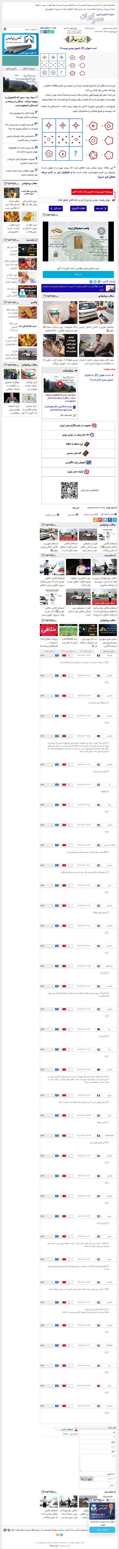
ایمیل (113, 1442)
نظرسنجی (83, 5)
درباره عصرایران (86, 1530)
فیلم (64, 9)
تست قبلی (93, 95)
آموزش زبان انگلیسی (75, 462)
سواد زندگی (51, 5)
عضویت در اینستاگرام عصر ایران (75, 426)
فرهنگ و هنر (92, 9)
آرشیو (96, 5)
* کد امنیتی (111, 1474)
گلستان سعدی (74, 453)
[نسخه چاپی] (42, 28)
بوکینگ (65, 1434)
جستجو (90, 5)
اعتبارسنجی (73, 1434)
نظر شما (112, 1428)
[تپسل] (44, 214)
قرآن (75, 9)
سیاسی (44, 5)
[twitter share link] (41, 31)
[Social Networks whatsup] (99, 281)
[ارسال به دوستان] (44, 28)
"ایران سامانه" (54, 1545)
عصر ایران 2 (57, 9)
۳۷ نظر (66, 28)
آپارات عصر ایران (75, 472)
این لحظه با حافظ (74, 444)
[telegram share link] (49, 31)
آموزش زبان (49, 9)
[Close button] (114, 1499)
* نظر (113, 1451)
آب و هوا (76, 5)
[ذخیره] (46, 28)
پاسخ (42, 655)
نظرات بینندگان (108, 651)
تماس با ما (103, 5)
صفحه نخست (112, 28)
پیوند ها (59, 5)
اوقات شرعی (67, 5)
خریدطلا (78, 274)
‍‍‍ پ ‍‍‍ (52, 28)
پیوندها (54, 1530)
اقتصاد (37, 5)
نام (114, 1432)
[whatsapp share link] (52, 31)
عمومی (105, 28)
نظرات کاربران (78, 208)
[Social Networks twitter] (95, 281)
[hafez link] (78, 39)
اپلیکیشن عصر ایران (89, 490)
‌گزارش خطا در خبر (74, 32)
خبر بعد (99, 208)
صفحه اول (112, 5)
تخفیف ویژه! (102, 1529)
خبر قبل (57, 208)
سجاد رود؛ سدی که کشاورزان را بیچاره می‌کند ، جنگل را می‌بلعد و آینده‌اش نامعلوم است (61, 398)
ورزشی (107, 9)
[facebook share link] (45, 31)
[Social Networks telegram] (91, 281)
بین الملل (100, 9)
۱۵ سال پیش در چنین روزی (75, 435)
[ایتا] (95, 520)
